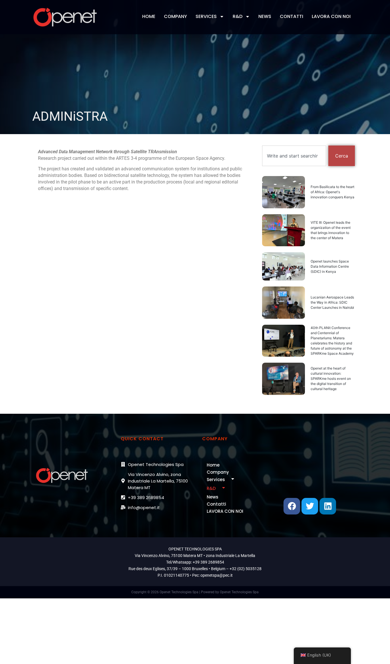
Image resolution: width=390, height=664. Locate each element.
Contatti (291, 16)
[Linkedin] (327, 506)
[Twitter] (309, 506)
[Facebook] (292, 506)
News (264, 16)
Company (175, 16)
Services (206, 16)
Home (148, 16)
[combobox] (294, 156)
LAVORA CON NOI (331, 16)
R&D (237, 16)
